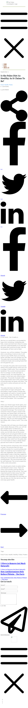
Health (6, 85)
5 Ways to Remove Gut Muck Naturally (13, 564)
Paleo (11, 85)
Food (2, 85)
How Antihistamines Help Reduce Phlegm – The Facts (12, 572)
